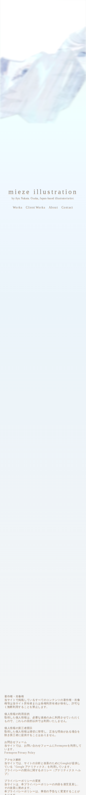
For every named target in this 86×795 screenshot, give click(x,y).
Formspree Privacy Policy (19, 752)
